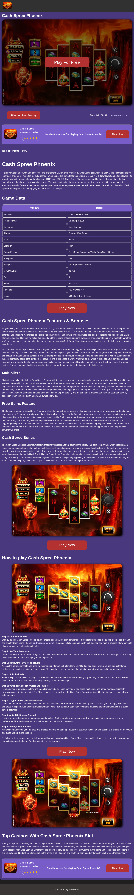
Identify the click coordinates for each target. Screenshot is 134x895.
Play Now (117, 134)
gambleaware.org (119, 115)
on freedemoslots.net (43, 643)
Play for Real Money (24, 115)
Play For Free (67, 62)
